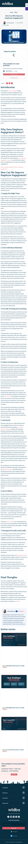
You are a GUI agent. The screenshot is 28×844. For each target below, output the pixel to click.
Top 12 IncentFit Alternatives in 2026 (13, 749)
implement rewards (22, 555)
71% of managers (12, 90)
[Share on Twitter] (9, 83)
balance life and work (7, 469)
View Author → (21, 611)
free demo (17, 601)
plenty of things (10, 521)
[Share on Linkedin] (12, 83)
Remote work (7, 396)
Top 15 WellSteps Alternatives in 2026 (13, 666)
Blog (16, 12)
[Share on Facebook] (7, 83)
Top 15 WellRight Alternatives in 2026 (13, 707)
